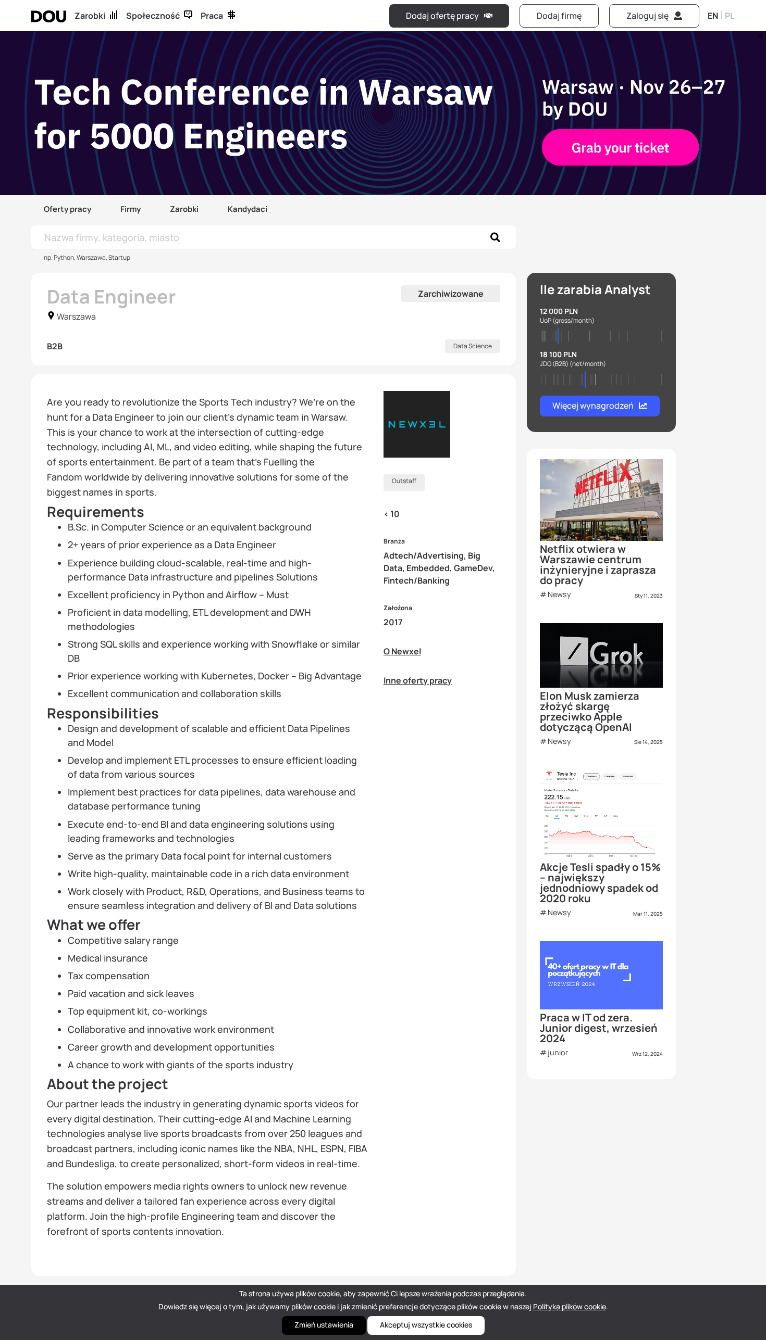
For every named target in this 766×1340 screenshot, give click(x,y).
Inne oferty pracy (418, 680)
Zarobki (90, 15)
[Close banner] (758, 33)
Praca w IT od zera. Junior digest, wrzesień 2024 (599, 1027)
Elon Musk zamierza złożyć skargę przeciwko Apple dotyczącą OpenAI (589, 711)
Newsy (559, 594)
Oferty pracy (67, 209)
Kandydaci (247, 209)
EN (713, 15)
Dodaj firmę (559, 15)
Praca (212, 15)
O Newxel (402, 651)
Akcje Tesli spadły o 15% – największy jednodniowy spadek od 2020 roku (600, 882)
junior (558, 1052)
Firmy (130, 209)
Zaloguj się (647, 15)
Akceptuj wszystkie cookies (426, 1325)
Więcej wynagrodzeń (593, 405)
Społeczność (153, 15)
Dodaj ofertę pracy (442, 15)
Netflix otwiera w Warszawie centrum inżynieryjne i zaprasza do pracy (598, 564)
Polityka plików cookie (569, 1306)
